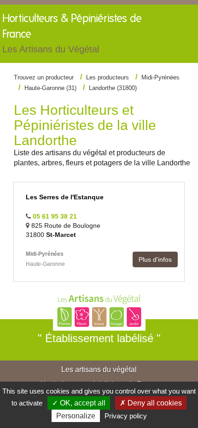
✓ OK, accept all (78, 403)
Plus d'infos (155, 259)
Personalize (75, 416)
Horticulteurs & (72, 33)
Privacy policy (126, 416)
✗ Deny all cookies (151, 403)
